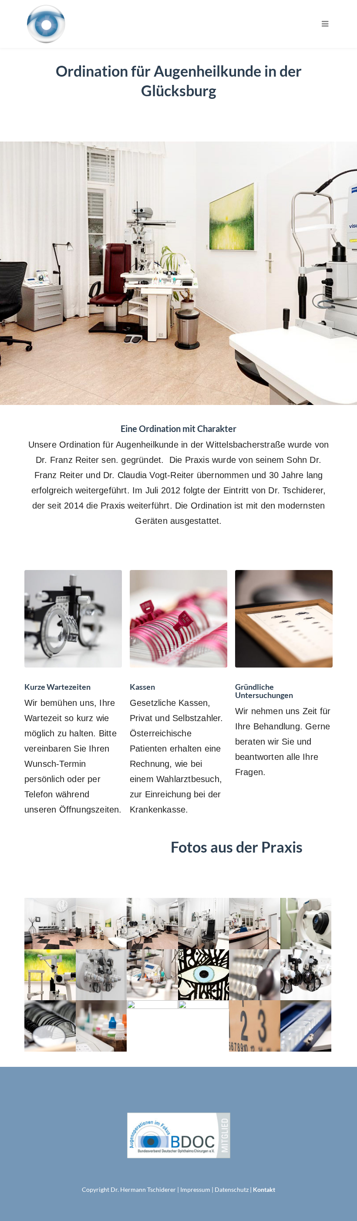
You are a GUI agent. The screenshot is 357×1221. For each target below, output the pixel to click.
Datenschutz (232, 1189)
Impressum (195, 1189)
